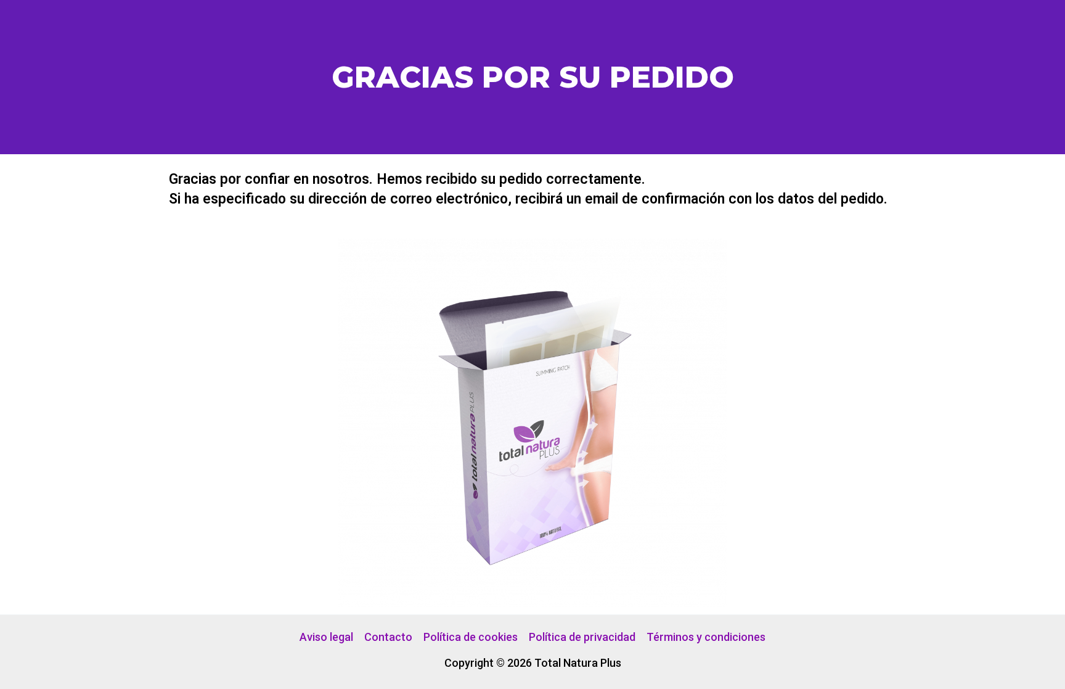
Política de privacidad (582, 636)
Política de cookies (470, 636)
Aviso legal (326, 636)
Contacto (388, 636)
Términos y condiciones (706, 636)
